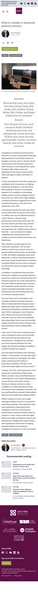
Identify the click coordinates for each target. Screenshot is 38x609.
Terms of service (6, 575)
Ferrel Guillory (16, 33)
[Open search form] (7, 11)
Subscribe (6, 563)
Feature (5, 55)
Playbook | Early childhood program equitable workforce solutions (23, 491)
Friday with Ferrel (15, 55)
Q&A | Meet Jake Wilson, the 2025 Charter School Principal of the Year (24, 478)
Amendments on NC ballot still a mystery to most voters (24, 465)
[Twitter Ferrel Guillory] (23, 445)
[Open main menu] (3, 11)
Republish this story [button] (9, 49)
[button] (8, 43)
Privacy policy (18, 575)
